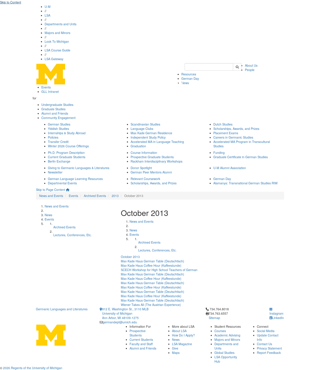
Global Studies (224, 352)
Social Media (266, 331)
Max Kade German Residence (151, 133)
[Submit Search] (237, 67)
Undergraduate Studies (57, 104)
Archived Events (95, 195)
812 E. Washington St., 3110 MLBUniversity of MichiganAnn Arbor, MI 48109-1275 (125, 313)
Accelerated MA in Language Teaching (157, 141)
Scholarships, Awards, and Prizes (236, 128)
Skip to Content (10, 2)
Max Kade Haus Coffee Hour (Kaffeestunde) (151, 265)
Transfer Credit (58, 141)
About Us (251, 65)
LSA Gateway (54, 59)
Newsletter (55, 172)
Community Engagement (58, 117)
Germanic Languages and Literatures (62, 309)
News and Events (51, 195)
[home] (67, 189)
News (185, 83)
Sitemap (214, 318)
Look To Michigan (57, 41)
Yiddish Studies (58, 128)
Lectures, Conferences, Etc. (72, 235)
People (249, 70)
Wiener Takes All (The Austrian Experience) (151, 304)
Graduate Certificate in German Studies (240, 157)
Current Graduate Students (66, 157)
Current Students (141, 339)
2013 (115, 195)
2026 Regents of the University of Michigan (32, 368)
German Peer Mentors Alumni (151, 172)
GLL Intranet (50, 91)
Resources (188, 74)
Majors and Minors (57, 33)
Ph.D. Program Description (66, 152)
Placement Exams (225, 133)
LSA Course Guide (57, 50)
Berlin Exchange (59, 161)
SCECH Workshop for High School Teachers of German (159, 270)
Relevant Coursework (145, 179)
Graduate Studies (53, 109)
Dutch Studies (222, 124)
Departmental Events (62, 183)
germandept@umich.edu (120, 322)
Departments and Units (60, 24)
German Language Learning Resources (75, 179)
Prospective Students (138, 333)
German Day (190, 78)
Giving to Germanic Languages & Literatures (78, 168)
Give (175, 348)
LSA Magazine (182, 344)
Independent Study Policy (148, 137)
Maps (176, 352)
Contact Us (264, 344)
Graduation (138, 146)
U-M (48, 6)
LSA (47, 15)
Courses (220, 331)
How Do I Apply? (183, 335)
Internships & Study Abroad (67, 133)
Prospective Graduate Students (152, 157)
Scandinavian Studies (145, 124)
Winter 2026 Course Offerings (68, 146)
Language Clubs (142, 128)
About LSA (179, 331)
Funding (219, 152)
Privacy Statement (269, 348)
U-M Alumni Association (229, 168)
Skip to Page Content (50, 189)
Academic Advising (227, 335)
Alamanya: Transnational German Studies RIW (245, 183)
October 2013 (130, 257)
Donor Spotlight (141, 168)
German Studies (59, 124)
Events (46, 87)
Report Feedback (269, 352)
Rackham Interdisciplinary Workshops (156, 161)
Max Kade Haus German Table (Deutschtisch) (152, 261)
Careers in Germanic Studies (233, 137)
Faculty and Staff (141, 344)
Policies (53, 137)
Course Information (144, 152)
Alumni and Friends (54, 113)
